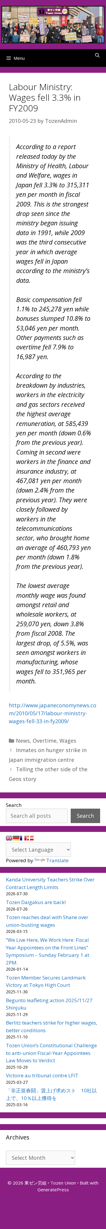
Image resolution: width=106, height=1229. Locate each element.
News (23, 740)
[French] (23, 838)
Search (13, 805)
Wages (67, 740)
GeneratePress (53, 1189)
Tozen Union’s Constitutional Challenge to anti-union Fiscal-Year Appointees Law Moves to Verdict (51, 1053)
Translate (57, 860)
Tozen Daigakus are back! (36, 902)
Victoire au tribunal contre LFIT (42, 1075)
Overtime (45, 740)
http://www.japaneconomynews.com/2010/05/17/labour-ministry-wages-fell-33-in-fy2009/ (52, 713)
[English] (9, 838)
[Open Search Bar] (97, 55)
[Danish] (30, 838)
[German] (16, 838)
